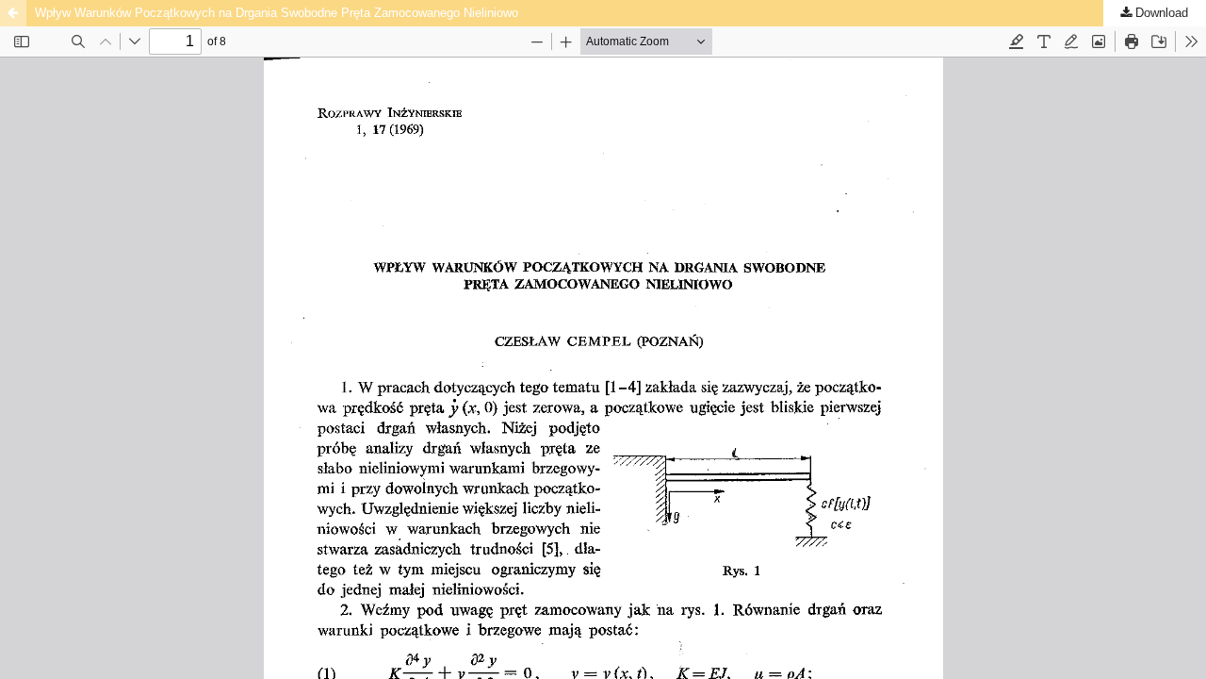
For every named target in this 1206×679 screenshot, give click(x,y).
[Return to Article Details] (13, 13)
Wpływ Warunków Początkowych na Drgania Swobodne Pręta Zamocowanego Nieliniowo (276, 13)
